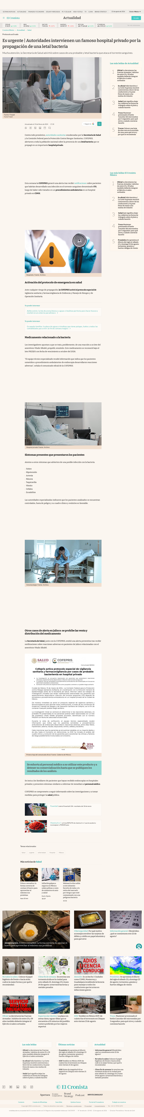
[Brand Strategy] (68, 1095)
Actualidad (21, 12)
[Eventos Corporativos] (57, 1095)
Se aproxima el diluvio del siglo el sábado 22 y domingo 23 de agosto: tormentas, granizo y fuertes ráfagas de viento (128, 244)
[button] (139, 946)
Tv (85, 12)
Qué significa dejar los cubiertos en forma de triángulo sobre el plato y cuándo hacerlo (128, 104)
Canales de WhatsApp (40, 1102)
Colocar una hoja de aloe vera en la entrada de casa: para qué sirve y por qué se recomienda (128, 131)
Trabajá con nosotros (119, 1102)
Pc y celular (66, 12)
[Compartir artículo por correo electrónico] (45, 128)
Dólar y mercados (53, 12)
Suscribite (58, 1102)
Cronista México (8, 30)
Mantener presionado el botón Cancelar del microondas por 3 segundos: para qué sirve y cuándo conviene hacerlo (128, 118)
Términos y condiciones (74, 1106)
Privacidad (88, 1106)
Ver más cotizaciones (133, 25)
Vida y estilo (78, 12)
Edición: (134, 11)
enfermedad (42, 852)
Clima (90, 12)
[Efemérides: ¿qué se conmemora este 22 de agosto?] (126, 920)
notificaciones (80, 183)
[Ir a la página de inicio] (13, 18)
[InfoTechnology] (95, 1095)
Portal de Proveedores (96, 1102)
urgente (31, 852)
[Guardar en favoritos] (99, 124)
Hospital (52, 852)
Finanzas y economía (36, 12)
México (61, 852)
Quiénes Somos (76, 1102)
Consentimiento (100, 1106)
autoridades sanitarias (56, 135)
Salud (29, 30)
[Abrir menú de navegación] (3, 18)
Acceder (136, 18)
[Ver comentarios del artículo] (49, 128)
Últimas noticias (9, 12)
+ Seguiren (89, 124)
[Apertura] (45, 1095)
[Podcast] (80, 1095)
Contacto (21, 1102)
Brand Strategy (101, 12)
